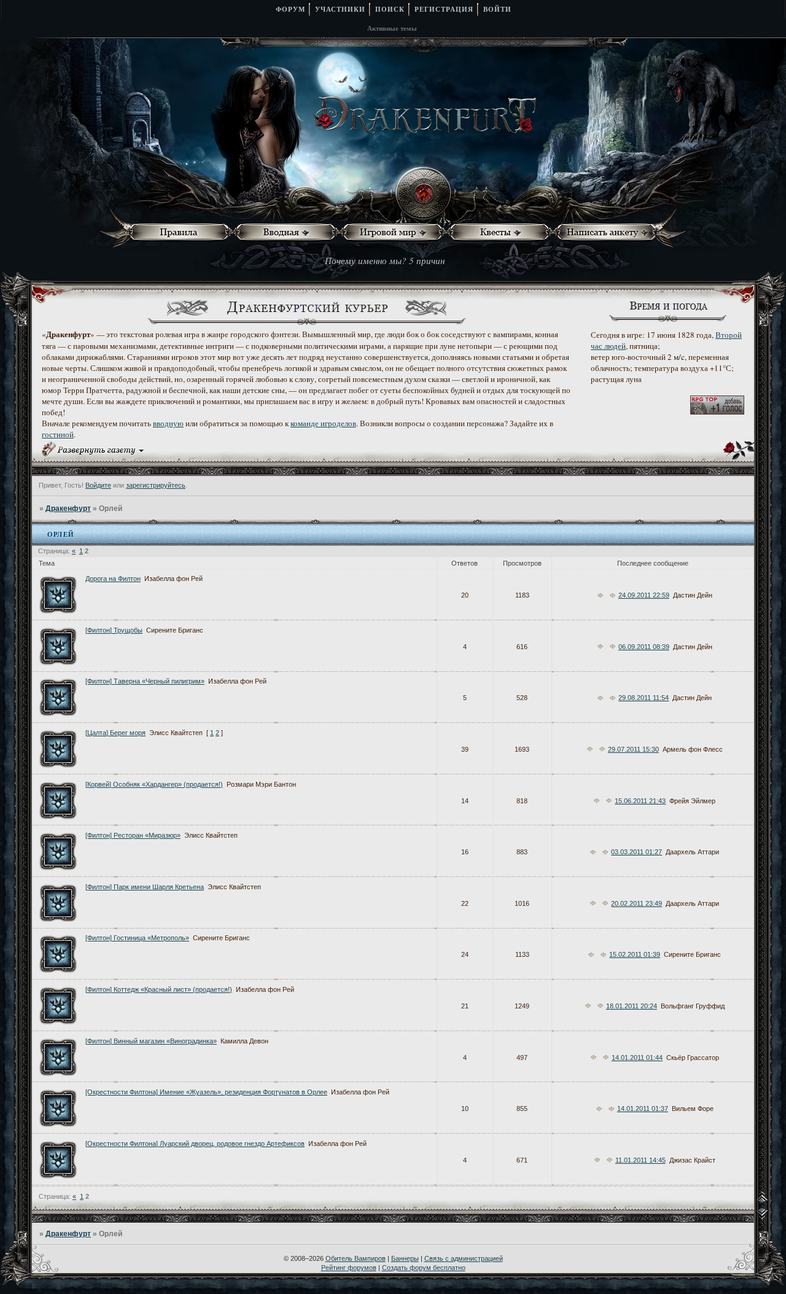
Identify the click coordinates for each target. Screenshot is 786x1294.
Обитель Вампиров (355, 1258)
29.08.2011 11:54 (643, 697)
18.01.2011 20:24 (631, 1006)
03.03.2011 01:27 (636, 852)
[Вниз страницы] (771, 1216)
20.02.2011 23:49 (636, 903)
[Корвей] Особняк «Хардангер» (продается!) (154, 784)
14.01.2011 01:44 (637, 1057)
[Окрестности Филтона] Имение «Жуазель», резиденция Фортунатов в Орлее (206, 1092)
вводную (168, 423)
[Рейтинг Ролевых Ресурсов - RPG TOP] (717, 411)
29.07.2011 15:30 (633, 749)
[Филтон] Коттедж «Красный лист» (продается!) (158, 989)
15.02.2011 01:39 (634, 954)
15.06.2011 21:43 (640, 801)
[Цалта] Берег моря (115, 732)
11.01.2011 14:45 (640, 1160)
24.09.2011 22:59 (643, 595)
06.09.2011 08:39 (643, 646)
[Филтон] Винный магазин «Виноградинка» (151, 1041)
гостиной (58, 434)
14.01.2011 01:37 (642, 1108)
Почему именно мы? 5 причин (385, 260)
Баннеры (405, 1258)
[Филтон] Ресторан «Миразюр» (133, 835)
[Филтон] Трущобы (113, 630)
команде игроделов (323, 423)
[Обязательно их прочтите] (181, 232)
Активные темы (392, 28)
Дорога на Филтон (113, 578)
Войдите (98, 485)
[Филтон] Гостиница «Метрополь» (137, 937)
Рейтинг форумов (348, 1267)
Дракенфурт (68, 508)
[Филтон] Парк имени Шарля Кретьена (144, 887)
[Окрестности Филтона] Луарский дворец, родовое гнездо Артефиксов (195, 1143)
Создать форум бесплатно (423, 1267)
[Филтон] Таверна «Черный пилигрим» (144, 681)
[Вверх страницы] (771, 1200)
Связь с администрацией (463, 1258)
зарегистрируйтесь (155, 485)
